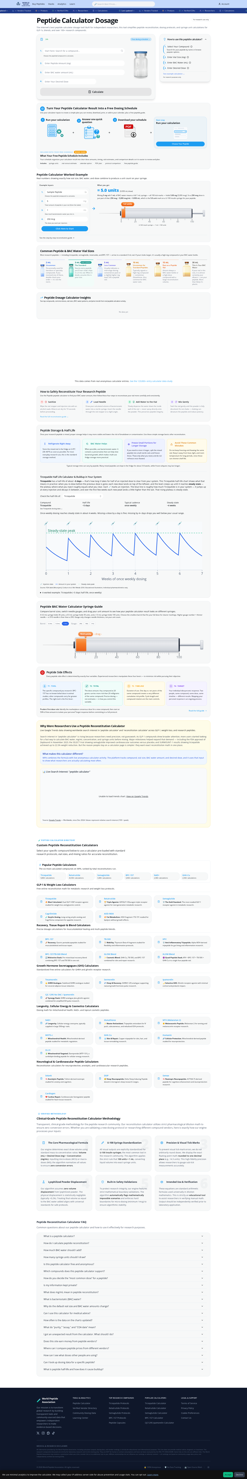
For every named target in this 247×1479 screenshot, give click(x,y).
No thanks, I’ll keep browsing (123, 766)
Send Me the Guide (123, 759)
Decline (239, 1474)
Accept (228, 1474)
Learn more (152, 1474)
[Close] (163, 711)
